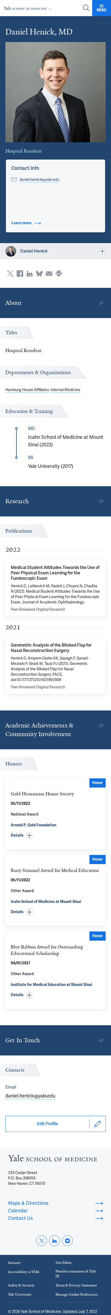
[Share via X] (10, 273)
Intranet (14, 1262)
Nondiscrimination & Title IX (76, 1273)
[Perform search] (86, 8)
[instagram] (67, 1240)
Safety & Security (21, 1285)
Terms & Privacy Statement (76, 1285)
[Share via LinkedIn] (29, 273)
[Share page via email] (49, 273)
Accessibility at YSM (23, 1271)
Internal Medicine (65, 389)
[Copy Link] (101, 303)
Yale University (20, 1294)
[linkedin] (54, 1240)
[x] (41, 1240)
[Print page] (59, 273)
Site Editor (64, 1262)
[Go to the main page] (29, 8)
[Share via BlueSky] (39, 273)
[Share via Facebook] (20, 273)
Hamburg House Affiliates (27, 389)
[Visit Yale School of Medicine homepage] (52, 1160)
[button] (25, 168)
